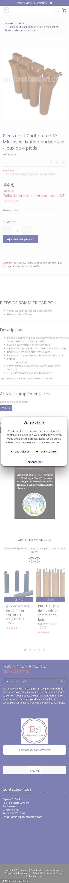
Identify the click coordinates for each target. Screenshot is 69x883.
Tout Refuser (20, 451)
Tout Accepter (48, 451)
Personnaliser (34, 462)
